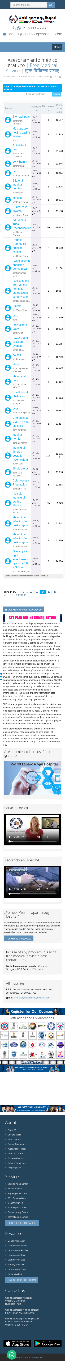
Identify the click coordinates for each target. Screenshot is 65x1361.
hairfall (17, 355)
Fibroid (17, 305)
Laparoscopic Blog (16, 1259)
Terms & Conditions (17, 1162)
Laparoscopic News (17, 1269)
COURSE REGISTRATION (21, 1223)
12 (31, 592)
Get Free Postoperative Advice (25, 609)
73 (5, 595)
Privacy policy (14, 1167)
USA (56, 76)
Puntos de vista (59, 108)
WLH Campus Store (17, 1198)
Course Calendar (16, 1143)
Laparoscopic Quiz (16, 1254)
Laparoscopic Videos (18, 1245)
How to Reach (14, 1139)
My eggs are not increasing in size (21, 132)
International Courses (18, 1216)
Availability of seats (17, 1148)
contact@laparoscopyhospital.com (34, 33)
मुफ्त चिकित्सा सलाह (42, 70)
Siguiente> (21, 595)
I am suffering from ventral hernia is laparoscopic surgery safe (21, 288)
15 (49, 592)
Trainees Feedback (17, 1158)
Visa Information (15, 1202)
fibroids (17, 197)
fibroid (16, 364)
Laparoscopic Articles (18, 1250)
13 (37, 592)
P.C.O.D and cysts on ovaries (20, 341)
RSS (25, 959)
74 (11, 595)
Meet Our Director (16, 1153)
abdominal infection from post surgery (21, 521)
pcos (16, 171)
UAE (46, 76)
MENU (58, 48)
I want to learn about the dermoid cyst (21, 264)
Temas (8, 108)
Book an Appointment (18, 1183)
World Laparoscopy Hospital (30, 1357)
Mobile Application (16, 1240)
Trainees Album (15, 1273)
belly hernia (20, 161)
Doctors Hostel (14, 1134)
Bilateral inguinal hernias (18, 184)
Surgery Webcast (16, 1264)
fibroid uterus (21, 468)
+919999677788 (34, 28)
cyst (15, 315)
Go (50, 4)
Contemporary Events (18, 1212)
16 (55, 592)
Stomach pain (21, 116)
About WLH (13, 1129)
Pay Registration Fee (17, 1193)
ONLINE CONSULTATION (21, 1280)
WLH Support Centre (17, 1207)
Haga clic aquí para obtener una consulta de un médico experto (31, 88)
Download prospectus (19, 938)
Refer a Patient (15, 1188)
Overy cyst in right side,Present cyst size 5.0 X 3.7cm (20, 559)
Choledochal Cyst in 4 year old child (21, 421)
